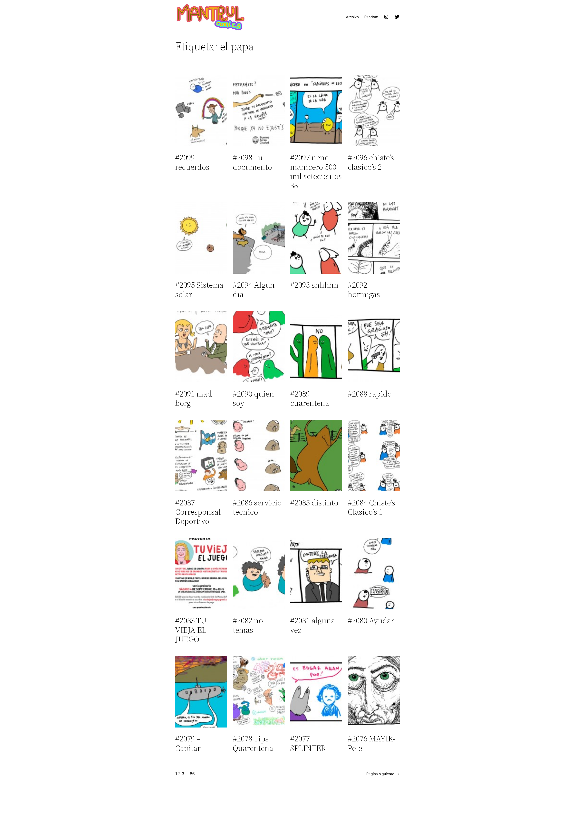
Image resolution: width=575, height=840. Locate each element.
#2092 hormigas (364, 289)
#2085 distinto (314, 502)
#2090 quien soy (253, 398)
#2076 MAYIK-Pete (371, 743)
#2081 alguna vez (312, 625)
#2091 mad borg (193, 398)
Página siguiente (383, 774)
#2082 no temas (248, 625)
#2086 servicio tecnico (257, 507)
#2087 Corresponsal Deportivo (198, 512)
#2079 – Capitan (188, 743)
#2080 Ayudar (371, 620)
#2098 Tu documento (252, 162)
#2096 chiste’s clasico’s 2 (371, 162)
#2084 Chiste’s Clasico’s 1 (371, 507)
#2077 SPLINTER (308, 743)
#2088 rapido (370, 393)
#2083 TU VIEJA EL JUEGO (191, 630)
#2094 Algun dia (254, 289)
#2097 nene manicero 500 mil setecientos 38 (316, 171)
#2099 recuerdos (192, 162)
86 (192, 773)
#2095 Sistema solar (199, 289)
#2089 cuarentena (309, 398)
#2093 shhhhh (314, 284)
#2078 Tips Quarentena (253, 743)
